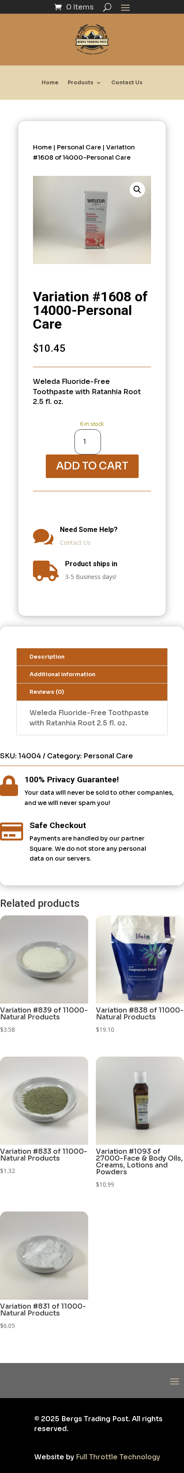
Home (50, 83)
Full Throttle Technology (118, 1456)
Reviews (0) (47, 692)
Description (47, 656)
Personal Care (79, 147)
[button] (137, 189)
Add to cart (92, 466)
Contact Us (126, 83)
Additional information (62, 674)
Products (80, 83)
